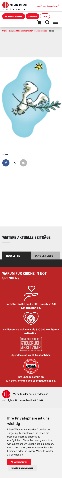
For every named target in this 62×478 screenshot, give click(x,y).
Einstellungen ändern (22, 468)
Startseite (6, 31)
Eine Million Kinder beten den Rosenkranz (29, 31)
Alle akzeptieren (19, 462)
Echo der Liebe (44, 255)
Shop (44, 16)
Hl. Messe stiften (14, 16)
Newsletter (13, 255)
